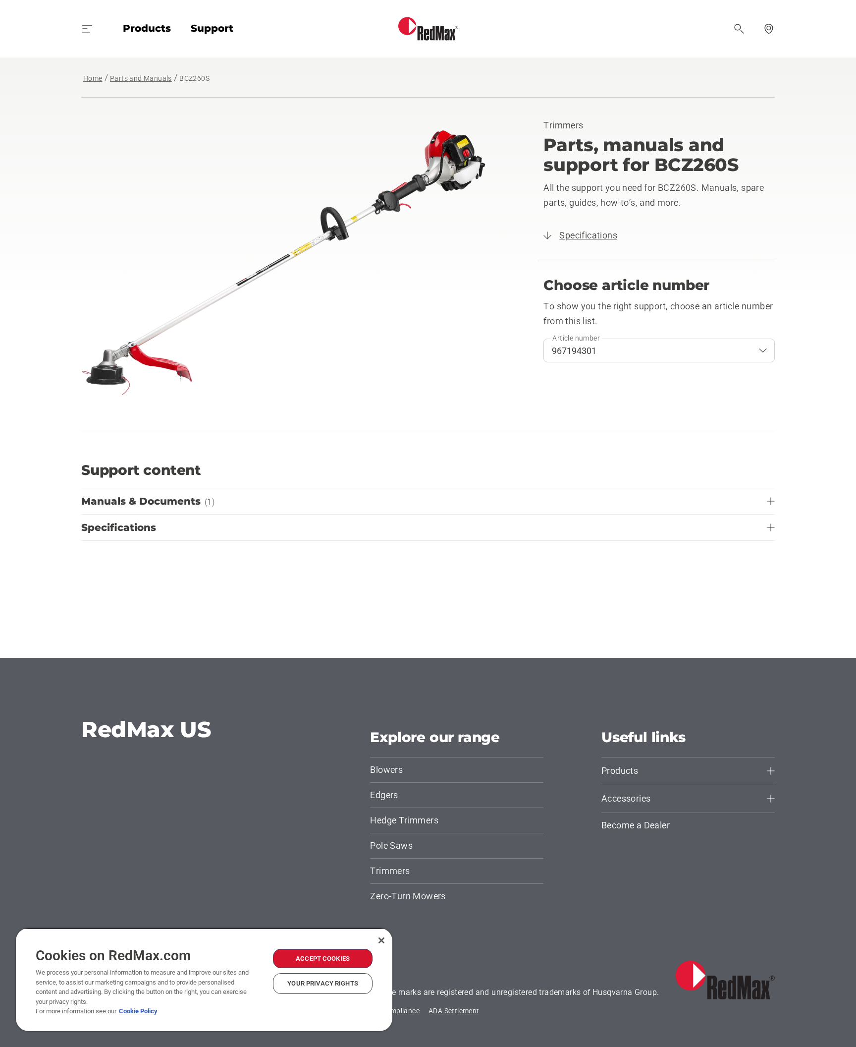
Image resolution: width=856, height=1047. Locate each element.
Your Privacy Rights (322, 983)
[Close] (381, 940)
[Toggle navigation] (87, 29)
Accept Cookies (323, 958)
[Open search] (739, 29)
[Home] (428, 29)
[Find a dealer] (769, 29)
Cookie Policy (138, 1011)
